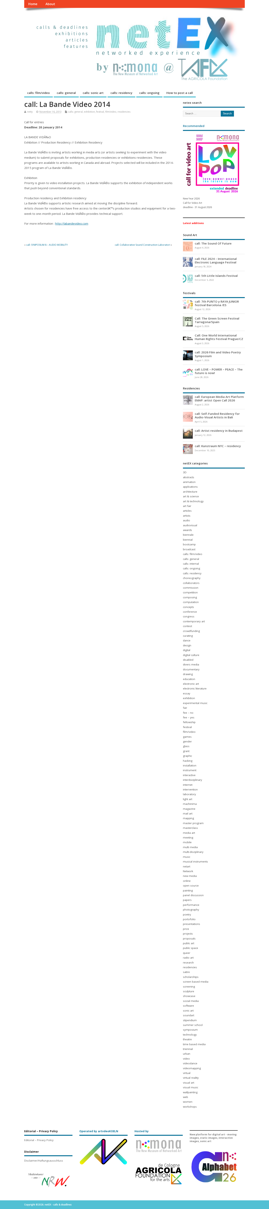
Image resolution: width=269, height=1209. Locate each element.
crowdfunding (191, 631)
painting (188, 890)
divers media (191, 664)
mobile (187, 842)
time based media (194, 1044)
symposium (190, 1029)
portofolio (189, 919)
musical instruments (195, 861)
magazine (189, 809)
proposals (189, 938)
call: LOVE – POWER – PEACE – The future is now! (219, 371)
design (187, 645)
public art (188, 943)
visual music (190, 1087)
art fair (187, 506)
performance (191, 905)
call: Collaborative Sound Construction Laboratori (142, 244)
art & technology (193, 501)
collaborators (191, 583)
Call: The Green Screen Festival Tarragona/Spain (217, 320)
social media (191, 1001)
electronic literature (195, 688)
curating (188, 635)
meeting (188, 837)
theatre (187, 1039)
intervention (190, 789)
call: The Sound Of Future (213, 243)
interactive (189, 775)
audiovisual (190, 525)
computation (191, 602)
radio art (188, 957)
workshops (190, 1106)
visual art (188, 1082)
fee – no (188, 712)
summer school (193, 1025)
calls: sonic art (93, 93)
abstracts (188, 477)
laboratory (189, 794)
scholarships (191, 977)
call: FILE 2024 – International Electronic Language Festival (216, 260)
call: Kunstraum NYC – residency (218, 446)
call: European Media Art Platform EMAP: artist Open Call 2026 (219, 398)
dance (186, 640)
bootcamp (189, 544)
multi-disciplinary (193, 852)
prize (186, 929)
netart (186, 866)
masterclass (190, 828)
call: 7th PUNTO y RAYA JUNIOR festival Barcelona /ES (217, 303)
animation (189, 482)
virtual (186, 1073)
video (186, 1058)
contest (187, 626)
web (185, 1097)
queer (186, 953)
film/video (110, 111)
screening (189, 986)
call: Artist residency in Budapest (219, 431)
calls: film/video (38, 93)
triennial (188, 1049)
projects (188, 933)
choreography (191, 578)
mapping (188, 818)
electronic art (191, 684)
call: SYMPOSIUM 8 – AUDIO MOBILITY (47, 244)
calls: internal (191, 563)
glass (186, 746)
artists (186, 515)
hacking (187, 760)
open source (191, 885)
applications (190, 486)
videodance (190, 1063)
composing (190, 597)
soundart (188, 1015)
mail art (187, 813)
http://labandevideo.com (71, 223)
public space (190, 948)
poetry (187, 914)
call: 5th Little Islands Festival (216, 276)
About (50, 4)
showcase (189, 996)
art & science (191, 496)
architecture (190, 491)
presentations (191, 924)
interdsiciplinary (192, 780)
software (188, 1005)
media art (189, 833)
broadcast (189, 549)
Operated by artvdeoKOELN (98, 1131)
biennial (188, 539)
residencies (124, 111)
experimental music (195, 703)
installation (189, 765)
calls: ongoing (149, 93)
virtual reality (191, 1077)
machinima (190, 804)
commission (190, 587)
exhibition (89, 111)
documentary (191, 669)
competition (190, 592)
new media (190, 876)
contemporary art (194, 621)
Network (188, 871)
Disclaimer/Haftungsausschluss (43, 1160)
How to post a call (179, 93)
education (189, 679)
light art (187, 799)
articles (187, 510)
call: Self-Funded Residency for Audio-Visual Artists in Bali (217, 415)
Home (32, 4)
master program (193, 823)
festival (100, 111)
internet (187, 785)
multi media (190, 847)
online (187, 881)
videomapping (192, 1068)
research (188, 962)
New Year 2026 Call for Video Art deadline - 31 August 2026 (197, 203)
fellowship (189, 722)
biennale (188, 534)
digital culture (191, 655)
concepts (188, 607)
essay (186, 693)
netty (30, 111)
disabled (188, 659)
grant (186, 751)
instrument (189, 770)
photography (191, 909)
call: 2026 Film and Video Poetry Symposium (218, 354)
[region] (48, 1180)
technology (190, 1034)
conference (190, 611)
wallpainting (190, 1092)
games (187, 736)
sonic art (188, 1010)
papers (187, 900)
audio (186, 520)
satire (186, 972)
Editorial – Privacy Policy (39, 1140)
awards (187, 530)
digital (186, 650)
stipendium (190, 1020)
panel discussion (193, 895)
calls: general (66, 93)
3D (184, 472)
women (187, 1101)
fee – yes (188, 717)
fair (185, 708)
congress (188, 616)
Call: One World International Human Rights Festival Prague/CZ (219, 337)
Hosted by (141, 1131)
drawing (188, 674)
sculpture (188, 991)
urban (186, 1053)
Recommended (193, 126)
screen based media (195, 981)
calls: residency (121, 93)
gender (187, 741)
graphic (187, 756)
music (186, 857)
